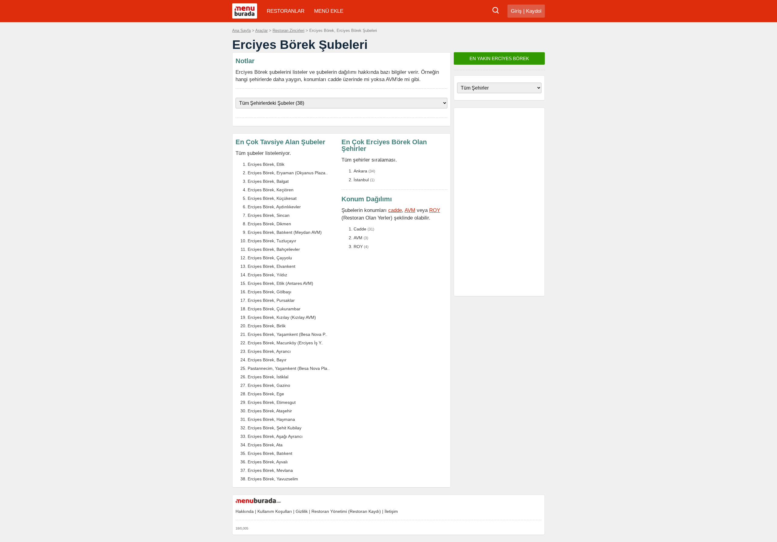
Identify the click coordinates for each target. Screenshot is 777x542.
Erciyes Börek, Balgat (268, 181)
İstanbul (361, 179)
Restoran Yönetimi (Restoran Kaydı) (346, 511)
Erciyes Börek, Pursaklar (271, 300)
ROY (434, 210)
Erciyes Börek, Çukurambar (274, 308)
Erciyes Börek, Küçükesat (272, 198)
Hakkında (245, 511)
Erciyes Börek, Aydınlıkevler (274, 206)
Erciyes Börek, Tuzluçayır (272, 240)
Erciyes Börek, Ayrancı (269, 351)
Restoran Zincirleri (288, 30)
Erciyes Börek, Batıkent (270, 453)
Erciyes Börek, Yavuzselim (273, 478)
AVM (410, 210)
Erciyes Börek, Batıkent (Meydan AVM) (285, 232)
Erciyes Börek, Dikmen (269, 223)
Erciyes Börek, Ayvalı (268, 461)
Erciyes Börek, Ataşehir (270, 410)
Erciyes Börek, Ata (265, 444)
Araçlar (261, 30)
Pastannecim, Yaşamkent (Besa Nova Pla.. (289, 368)
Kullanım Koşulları (274, 511)
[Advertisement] (499, 202)
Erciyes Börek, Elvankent (271, 266)
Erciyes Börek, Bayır (267, 359)
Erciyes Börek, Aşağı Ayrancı (275, 436)
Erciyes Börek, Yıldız (267, 274)
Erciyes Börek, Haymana (271, 419)
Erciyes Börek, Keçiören (270, 189)
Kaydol (533, 11)
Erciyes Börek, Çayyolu (270, 257)
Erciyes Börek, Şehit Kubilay (274, 427)
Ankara (360, 171)
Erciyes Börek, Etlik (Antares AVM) (280, 283)
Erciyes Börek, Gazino (269, 385)
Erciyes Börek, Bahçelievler (274, 249)
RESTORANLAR (285, 11)
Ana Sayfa (241, 30)
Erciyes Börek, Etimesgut (272, 402)
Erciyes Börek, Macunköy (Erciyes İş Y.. (285, 342)
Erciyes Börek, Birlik (267, 325)
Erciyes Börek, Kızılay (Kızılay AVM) (282, 317)
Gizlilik (302, 511)
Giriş (516, 11)
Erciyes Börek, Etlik (266, 164)
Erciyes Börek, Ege (266, 393)
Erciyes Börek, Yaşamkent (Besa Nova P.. (287, 334)
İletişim (391, 511)
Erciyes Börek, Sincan (269, 215)
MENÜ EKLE (328, 11)
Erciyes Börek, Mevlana (270, 470)
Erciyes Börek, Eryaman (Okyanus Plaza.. (288, 172)
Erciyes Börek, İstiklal (268, 376)
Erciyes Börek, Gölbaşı (269, 291)
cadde (395, 210)
